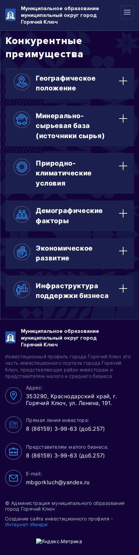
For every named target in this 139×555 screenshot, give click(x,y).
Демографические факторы (69, 216)
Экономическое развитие (64, 253)
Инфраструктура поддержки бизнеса (72, 291)
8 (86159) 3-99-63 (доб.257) (65, 428)
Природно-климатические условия (64, 173)
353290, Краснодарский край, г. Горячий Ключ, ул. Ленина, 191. (71, 399)
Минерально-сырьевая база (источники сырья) (70, 126)
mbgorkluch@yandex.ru (58, 482)
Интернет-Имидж (26, 524)
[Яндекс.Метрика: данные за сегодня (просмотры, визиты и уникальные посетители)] (59, 541)
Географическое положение (65, 83)
